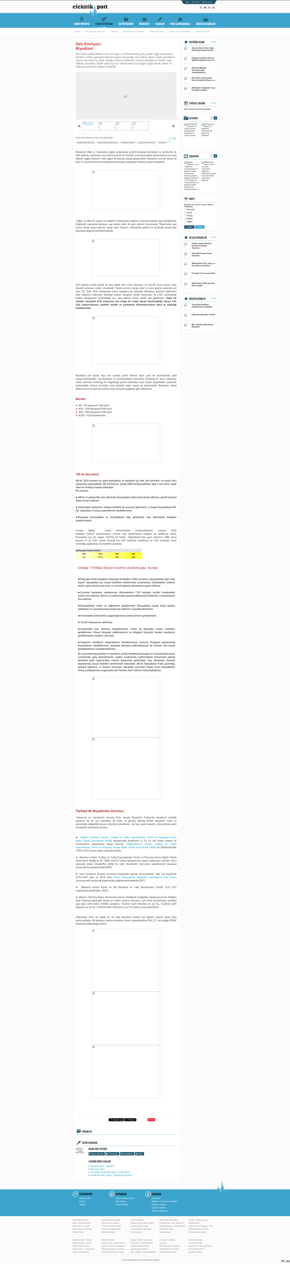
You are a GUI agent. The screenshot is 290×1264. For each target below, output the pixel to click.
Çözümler (156, 1198)
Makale (114, 31)
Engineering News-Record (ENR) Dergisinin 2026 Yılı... (203, 59)
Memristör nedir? (97, 1169)
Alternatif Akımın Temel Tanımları (202, 254)
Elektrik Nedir (194, 1223)
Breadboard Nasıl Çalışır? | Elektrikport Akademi (111, 1175)
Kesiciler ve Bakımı (167, 1240)
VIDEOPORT (194, 156)
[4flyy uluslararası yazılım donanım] (285, 1261)
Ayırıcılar (163, 1243)
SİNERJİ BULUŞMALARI (206, 24)
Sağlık (189, 222)
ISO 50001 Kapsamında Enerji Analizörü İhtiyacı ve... (204, 79)
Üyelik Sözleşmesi (160, 1211)
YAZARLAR (159, 24)
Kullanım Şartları (159, 1205)
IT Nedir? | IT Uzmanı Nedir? (204, 273)
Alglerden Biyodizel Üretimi (203, 315)
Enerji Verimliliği (195, 1243)
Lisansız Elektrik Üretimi (111, 1226)
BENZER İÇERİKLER (197, 299)
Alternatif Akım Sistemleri (170, 1246)
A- (170, 138)
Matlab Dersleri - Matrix (82, 1240)
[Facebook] (201, 8)
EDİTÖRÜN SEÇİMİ (197, 42)
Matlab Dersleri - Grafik (81, 1243)
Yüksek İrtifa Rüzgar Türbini (113, 1252)
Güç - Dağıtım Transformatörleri (143, 1252)
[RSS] (213, 8)
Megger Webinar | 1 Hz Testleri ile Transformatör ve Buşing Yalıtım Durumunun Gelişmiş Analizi (191, 183)
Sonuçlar (200, 227)
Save (152, 1120)
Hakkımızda (84, 1198)
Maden (190, 218)
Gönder (189, 227)
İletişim (82, 1205)
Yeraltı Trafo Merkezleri (111, 1229)
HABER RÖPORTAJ (82, 24)
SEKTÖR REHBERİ (126, 24)
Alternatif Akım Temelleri (169, 1249)
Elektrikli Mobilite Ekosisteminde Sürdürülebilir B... (199, 70)
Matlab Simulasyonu (80, 1252)
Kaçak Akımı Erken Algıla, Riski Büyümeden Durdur (203, 49)
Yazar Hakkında (97, 1154)
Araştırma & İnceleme (95, 31)
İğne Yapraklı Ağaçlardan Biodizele (202, 326)
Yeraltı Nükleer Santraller (140, 1229)
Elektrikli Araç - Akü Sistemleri (172, 1223)
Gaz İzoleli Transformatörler (141, 1243)
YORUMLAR (87, 1132)
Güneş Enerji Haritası (110, 1223)
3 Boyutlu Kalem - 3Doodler (102, 1166)
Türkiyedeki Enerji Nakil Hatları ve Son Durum (110, 1172)
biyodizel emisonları (146, 143)
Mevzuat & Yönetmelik (180, 31)
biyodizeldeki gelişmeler (108, 143)
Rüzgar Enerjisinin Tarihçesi (113, 1249)
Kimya (189, 215)
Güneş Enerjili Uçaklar (111, 1220)
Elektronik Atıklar (108, 1232)
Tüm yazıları (113, 1154)
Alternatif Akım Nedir (168, 1252)
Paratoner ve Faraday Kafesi (200, 1246)
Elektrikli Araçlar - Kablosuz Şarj (173, 1226)
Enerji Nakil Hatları (196, 1249)
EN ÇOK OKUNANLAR (198, 238)
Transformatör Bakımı (139, 1249)
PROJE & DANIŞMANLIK (180, 24)
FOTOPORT (193, 118)
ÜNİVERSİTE (144, 24)
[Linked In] (209, 8)
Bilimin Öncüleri (157, 31)
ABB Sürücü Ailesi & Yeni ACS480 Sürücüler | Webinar (209, 176)
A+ (175, 138)
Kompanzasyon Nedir (139, 1226)
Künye (82, 1201)
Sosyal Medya (122, 1205)
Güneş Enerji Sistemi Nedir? (113, 1243)
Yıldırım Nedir (78, 1232)
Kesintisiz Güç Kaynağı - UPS (200, 1226)
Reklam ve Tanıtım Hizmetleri (165, 1201)
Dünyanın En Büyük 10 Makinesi (207, 133)
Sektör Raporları (203, 31)
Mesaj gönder (128, 1154)
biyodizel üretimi (128, 143)
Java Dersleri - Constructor (83, 1249)
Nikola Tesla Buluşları (81, 1223)
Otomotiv (191, 209)
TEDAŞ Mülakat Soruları (198, 1229)
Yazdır (140, 1154)
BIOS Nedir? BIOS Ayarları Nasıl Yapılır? (203, 284)
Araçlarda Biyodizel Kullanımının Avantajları (202, 306)
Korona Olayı (165, 1232)
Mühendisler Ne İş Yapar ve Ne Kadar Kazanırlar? (203, 264)
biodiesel (162, 143)
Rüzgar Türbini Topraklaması (113, 1246)
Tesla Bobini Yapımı (80, 1220)
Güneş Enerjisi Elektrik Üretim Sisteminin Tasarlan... (201, 245)
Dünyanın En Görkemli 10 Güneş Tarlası (190, 133)
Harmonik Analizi (195, 1240)
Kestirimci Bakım (195, 1252)
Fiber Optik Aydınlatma (169, 1220)
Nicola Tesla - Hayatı (80, 1226)
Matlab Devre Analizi (80, 1246)
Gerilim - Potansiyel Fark (198, 1220)
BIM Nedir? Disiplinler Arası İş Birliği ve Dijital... (204, 89)
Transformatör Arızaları (139, 1246)
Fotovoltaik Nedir (166, 1229)
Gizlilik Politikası (159, 1208)
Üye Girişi (208, 2)
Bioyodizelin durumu (85, 143)
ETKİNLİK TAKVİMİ (197, 103)
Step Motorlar (136, 1232)
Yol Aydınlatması (137, 1220)
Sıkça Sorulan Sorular (125, 1198)
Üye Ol (196, 2)
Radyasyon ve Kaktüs (197, 1232)
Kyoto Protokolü (108, 1240)
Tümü (77, 31)
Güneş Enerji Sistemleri (82, 1229)
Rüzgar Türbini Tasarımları (141, 1240)
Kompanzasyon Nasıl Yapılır (142, 1223)
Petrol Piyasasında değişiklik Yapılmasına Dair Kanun (145, 877)
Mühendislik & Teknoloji (133, 31)
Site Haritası (121, 1201)
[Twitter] (205, 8)
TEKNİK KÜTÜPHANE (104, 24)
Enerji (189, 212)
